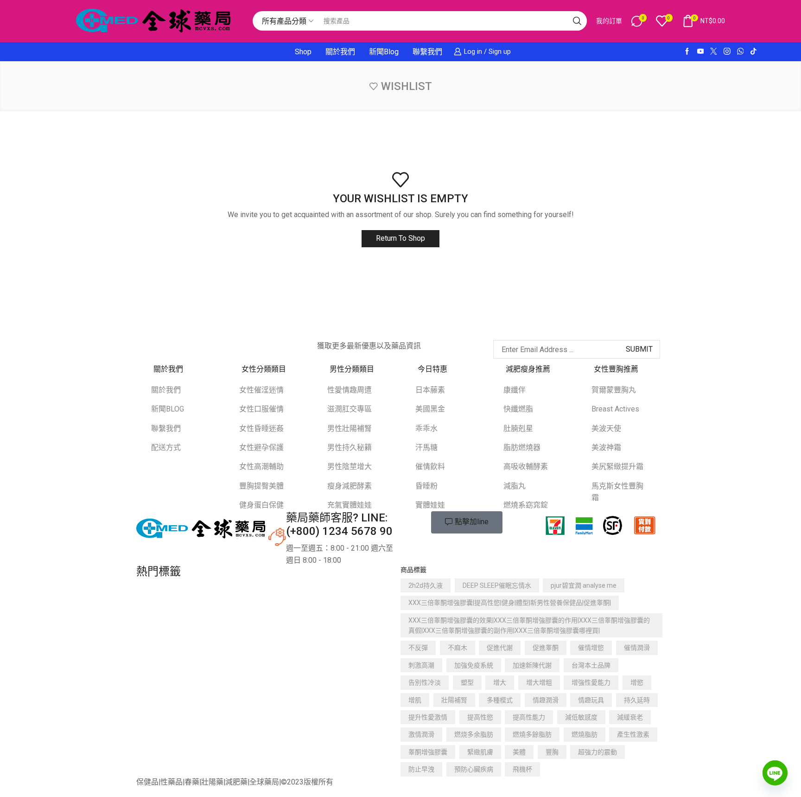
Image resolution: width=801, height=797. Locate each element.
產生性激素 (633, 734)
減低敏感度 (581, 717)
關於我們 (340, 51)
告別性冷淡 (424, 682)
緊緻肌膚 (480, 752)
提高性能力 (529, 717)
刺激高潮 (421, 665)
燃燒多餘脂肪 (532, 734)
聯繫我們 (427, 51)
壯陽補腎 (454, 700)
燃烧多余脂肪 (473, 734)
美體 (519, 752)
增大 (499, 682)
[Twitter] (713, 52)
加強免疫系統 (473, 665)
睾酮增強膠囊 (427, 752)
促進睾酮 (546, 647)
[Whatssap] (740, 52)
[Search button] (577, 21)
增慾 (636, 682)
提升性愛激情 (427, 717)
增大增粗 (539, 682)
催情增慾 (591, 647)
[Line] (775, 772)
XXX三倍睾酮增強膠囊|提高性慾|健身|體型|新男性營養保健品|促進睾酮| (509, 602)
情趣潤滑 (546, 700)
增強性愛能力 (591, 682)
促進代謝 (500, 647)
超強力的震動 (597, 752)
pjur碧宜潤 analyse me (584, 585)
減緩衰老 (630, 717)
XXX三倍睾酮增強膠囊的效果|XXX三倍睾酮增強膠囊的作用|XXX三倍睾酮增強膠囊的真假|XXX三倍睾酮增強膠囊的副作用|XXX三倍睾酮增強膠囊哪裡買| (529, 625)
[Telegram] (219, 344)
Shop (303, 51)
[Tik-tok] (753, 52)
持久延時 (637, 700)
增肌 (414, 700)
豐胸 (552, 752)
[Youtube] (700, 52)
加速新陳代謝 (532, 665)
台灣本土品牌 (591, 665)
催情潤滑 (637, 647)
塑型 (467, 682)
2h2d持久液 (425, 585)
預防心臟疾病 (473, 769)
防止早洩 (421, 769)
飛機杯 (522, 769)
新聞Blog (384, 51)
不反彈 (418, 647)
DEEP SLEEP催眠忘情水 (497, 585)
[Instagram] (727, 52)
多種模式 (500, 700)
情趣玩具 (591, 700)
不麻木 (457, 647)
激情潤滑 (421, 734)
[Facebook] (687, 52)
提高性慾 (480, 717)
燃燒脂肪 (585, 734)
